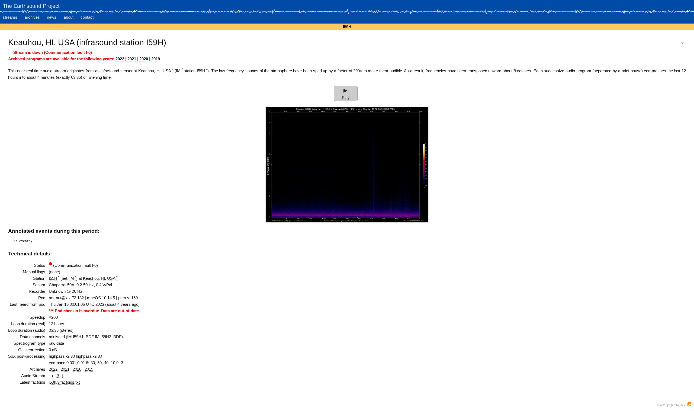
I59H (201, 70)
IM (178, 70)
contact (87, 17)
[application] (346, 90)
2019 (155, 59)
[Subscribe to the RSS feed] (689, 405)
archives (32, 17)
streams (10, 17)
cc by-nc (678, 405)
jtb (668, 405)
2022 (119, 59)
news (51, 17)
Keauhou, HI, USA (154, 70)
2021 (131, 59)
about (68, 17)
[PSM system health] (683, 43)
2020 (143, 59)
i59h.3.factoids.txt (64, 382)
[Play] (345, 90)
